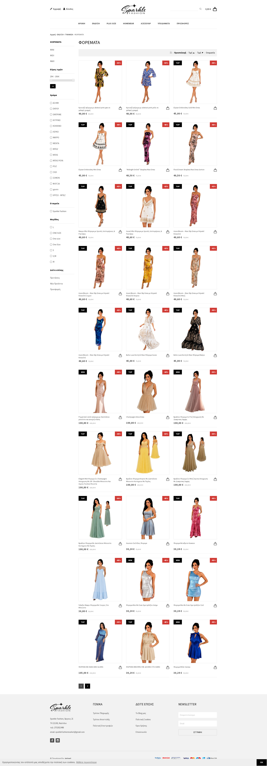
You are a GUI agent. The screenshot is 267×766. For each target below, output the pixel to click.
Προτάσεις (55, 277)
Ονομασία (210, 52)
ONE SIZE (57, 233)
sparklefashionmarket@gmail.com (70, 732)
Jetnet (68, 758)
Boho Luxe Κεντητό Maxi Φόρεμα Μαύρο (189, 355)
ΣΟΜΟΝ (56, 178)
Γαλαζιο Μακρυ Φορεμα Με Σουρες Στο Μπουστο (94, 606)
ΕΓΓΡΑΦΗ (197, 732)
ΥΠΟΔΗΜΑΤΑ (164, 23)
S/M (54, 256)
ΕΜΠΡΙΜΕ (57, 114)
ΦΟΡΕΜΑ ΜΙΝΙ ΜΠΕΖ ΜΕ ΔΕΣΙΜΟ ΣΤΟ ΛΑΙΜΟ (143, 667)
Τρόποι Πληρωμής (101, 713)
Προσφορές (55, 289)
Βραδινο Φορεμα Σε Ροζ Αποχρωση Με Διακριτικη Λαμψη (189, 418)
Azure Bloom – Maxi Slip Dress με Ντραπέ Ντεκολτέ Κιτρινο (141, 294)
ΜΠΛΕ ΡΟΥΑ (58, 160)
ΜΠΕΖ (55, 149)
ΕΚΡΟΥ (56, 108)
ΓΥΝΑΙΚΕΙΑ (69, 34)
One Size (56, 244)
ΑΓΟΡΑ (118, 105)
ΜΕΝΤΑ (56, 143)
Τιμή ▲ (191, 52)
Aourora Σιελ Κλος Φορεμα (136, 543)
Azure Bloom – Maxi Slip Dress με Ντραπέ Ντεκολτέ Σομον (94, 294)
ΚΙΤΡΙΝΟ (56, 120)
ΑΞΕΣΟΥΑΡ (146, 23)
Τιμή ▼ (200, 52)
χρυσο (55, 189)
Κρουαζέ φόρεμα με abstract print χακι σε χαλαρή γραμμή (94, 108)
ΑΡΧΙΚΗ (81, 23)
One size (56, 238)
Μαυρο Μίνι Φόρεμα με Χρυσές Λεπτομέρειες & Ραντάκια (97, 232)
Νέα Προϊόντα (56, 283)
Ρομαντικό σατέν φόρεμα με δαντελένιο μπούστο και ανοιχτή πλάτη (94, 418)
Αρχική (53, 34)
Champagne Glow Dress (135, 417)
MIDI (52, 55)
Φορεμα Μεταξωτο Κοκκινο (184, 543)
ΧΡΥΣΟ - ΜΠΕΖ (59, 195)
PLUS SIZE (111, 23)
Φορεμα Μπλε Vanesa (182, 667)
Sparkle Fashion (59, 211)
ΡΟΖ (55, 166)
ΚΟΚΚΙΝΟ (57, 126)
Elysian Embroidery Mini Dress (90, 169)
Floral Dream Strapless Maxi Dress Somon (189, 169)
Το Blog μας (141, 713)
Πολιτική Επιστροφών (103, 725)
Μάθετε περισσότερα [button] (86, 762)
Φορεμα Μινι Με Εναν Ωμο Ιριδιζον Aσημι (142, 605)
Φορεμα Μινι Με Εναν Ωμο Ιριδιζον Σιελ (189, 605)
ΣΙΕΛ (55, 172)
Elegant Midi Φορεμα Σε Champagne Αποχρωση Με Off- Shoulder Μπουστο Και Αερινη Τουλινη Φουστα (95, 481)
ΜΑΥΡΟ (56, 137)
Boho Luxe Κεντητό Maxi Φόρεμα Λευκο (141, 355)
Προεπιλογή (180, 52)
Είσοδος (69, 9)
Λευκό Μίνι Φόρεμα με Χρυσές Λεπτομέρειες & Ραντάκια (144, 232)
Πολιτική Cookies (143, 719)
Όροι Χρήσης (141, 725)
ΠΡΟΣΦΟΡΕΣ (183, 23)
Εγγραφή (56, 9)
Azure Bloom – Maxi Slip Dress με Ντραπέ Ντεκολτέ (189, 232)
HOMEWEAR (128, 23)
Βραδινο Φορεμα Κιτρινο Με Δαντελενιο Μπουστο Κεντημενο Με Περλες (141, 480)
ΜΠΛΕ (55, 155)
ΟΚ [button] (261, 762)
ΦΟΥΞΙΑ (56, 183)
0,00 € (208, 9)
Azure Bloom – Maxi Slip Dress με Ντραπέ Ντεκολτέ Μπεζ (189, 294)
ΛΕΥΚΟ (56, 131)
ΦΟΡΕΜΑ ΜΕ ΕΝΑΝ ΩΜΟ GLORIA (91, 667)
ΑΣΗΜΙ (56, 103)
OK (53, 86)
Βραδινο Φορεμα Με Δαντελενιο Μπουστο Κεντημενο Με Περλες (95, 544)
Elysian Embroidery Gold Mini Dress (187, 107)
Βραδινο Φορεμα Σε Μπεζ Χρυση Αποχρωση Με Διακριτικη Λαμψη (191, 480)
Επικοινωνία (141, 732)
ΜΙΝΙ (52, 49)
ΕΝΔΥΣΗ (96, 23)
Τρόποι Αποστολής (101, 719)
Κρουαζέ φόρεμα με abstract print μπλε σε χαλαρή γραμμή (142, 108)
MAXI (52, 61)
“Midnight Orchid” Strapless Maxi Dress (140, 169)
